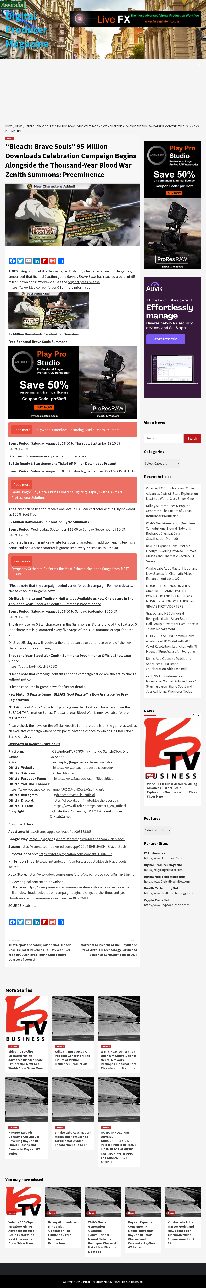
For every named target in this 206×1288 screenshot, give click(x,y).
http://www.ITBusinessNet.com (165, 858)
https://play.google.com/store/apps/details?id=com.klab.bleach (77, 839)
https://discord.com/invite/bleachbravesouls (86, 800)
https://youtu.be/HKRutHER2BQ (32, 666)
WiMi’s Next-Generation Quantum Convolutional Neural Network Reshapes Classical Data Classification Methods (119, 1059)
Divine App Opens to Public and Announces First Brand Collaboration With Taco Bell (168, 663)
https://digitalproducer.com (163, 870)
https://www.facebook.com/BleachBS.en (84, 778)
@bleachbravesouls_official (74, 794)
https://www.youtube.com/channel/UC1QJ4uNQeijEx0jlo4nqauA (56, 789)
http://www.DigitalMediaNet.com (167, 881)
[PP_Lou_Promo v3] (72, 382)
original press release (84, 282)
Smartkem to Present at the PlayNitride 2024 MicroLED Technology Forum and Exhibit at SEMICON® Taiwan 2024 (108, 947)
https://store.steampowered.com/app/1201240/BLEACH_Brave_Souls (74, 846)
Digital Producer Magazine (27, 29)
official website (65, 725)
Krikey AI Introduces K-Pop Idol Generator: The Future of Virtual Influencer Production (72, 1057)
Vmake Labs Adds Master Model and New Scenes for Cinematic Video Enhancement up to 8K (73, 1138)
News (10, 138)
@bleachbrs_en (63, 773)
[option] (172, 764)
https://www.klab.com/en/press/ (33, 287)
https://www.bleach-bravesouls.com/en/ (83, 767)
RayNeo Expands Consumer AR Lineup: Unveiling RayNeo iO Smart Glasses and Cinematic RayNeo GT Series (24, 1142)
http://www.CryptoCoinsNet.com (167, 905)
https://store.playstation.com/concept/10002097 (75, 854)
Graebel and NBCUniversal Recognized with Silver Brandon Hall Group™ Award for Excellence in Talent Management (172, 621)
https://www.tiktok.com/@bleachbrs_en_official (89, 805)
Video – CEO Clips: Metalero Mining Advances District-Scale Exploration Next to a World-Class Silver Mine (25, 1059)
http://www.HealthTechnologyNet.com (171, 893)
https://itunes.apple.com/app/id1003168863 (59, 831)
